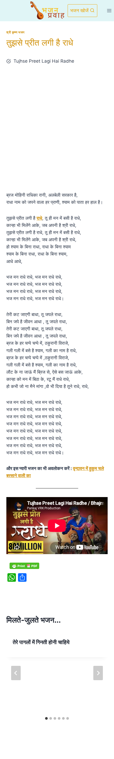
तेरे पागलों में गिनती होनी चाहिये (41, 642)
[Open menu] (109, 10)
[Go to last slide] (16, 673)
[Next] (98, 673)
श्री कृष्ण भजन (15, 32)
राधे (39, 218)
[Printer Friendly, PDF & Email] (24, 565)
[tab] (46, 718)
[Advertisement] (57, 128)
